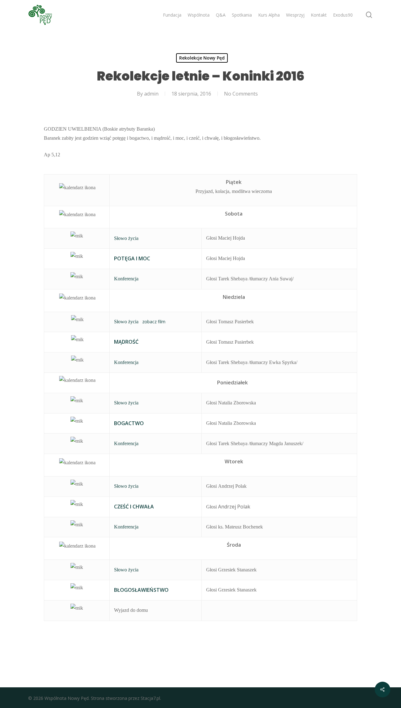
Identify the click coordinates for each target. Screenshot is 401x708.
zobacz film (153, 322)
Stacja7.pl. (151, 698)
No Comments (241, 93)
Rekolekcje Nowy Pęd (202, 58)
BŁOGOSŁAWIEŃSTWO (141, 589)
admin (151, 93)
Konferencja (126, 278)
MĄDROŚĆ (126, 341)
